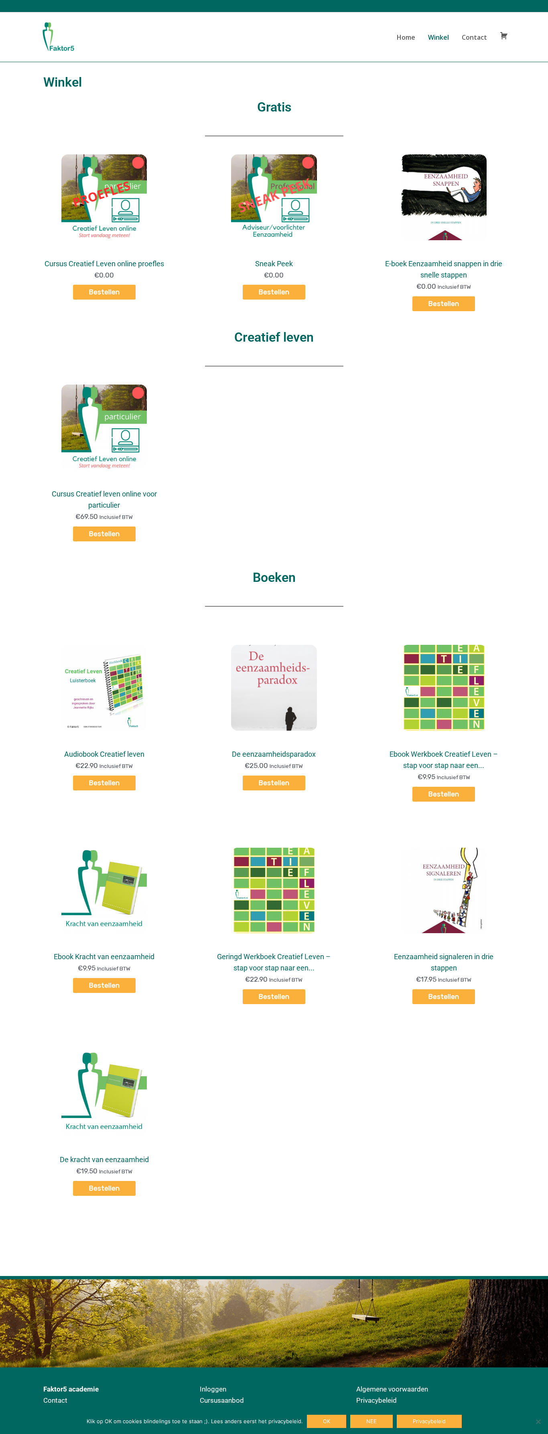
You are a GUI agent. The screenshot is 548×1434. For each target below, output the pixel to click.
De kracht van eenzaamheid (104, 1159)
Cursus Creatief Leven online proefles (104, 263)
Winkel (438, 37)
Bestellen (104, 292)
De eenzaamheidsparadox (274, 754)
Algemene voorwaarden (392, 1389)
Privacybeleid (376, 1400)
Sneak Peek (274, 263)
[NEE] (538, 1422)
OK (326, 1421)
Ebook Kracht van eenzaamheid (104, 956)
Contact (474, 37)
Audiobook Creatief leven (104, 754)
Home (406, 37)
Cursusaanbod (222, 1400)
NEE (371, 1421)
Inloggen (213, 1389)
